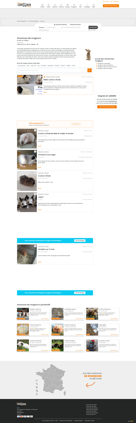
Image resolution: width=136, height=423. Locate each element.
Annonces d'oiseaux (91, 411)
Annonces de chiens (91, 404)
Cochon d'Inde (21, 65)
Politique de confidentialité (66, 420)
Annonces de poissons (92, 409)
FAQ (18, 408)
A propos (19, 411)
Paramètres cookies (89, 420)
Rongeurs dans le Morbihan (105, 65)
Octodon (63, 65)
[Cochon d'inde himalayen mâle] (23, 345)
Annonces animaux (61, 24)
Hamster (57, 65)
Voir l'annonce (44, 318)
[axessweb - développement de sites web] (130, 421)
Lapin (28, 65)
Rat (38, 65)
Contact (19, 414)
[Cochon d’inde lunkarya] (92, 314)
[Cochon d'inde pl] (58, 345)
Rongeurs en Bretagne (104, 63)
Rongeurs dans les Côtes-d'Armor (107, 67)
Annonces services (75, 24)
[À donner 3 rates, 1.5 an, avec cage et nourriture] (92, 345)
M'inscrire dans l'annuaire (107, 107)
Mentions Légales (78, 420)
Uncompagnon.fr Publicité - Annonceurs (27, 409)
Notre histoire (20, 412)
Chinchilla (43, 65)
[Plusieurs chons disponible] (23, 314)
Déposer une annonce (111, 6)
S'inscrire (107, 1)
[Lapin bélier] (92, 329)
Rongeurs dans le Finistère (105, 68)
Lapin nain (33, 65)
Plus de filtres (92, 30)
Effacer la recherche (44, 30)
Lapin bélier (50, 65)
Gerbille (68, 65)
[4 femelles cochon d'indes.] (58, 314)
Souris (73, 65)
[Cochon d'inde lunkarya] (58, 329)
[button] (41, 76)
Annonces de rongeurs (92, 412)
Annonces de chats (91, 406)
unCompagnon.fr (22, 21)
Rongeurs (33, 21)
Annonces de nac (90, 414)
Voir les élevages (79, 240)
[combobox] (54, 27)
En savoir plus (75, 124)
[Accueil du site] (24, 5)
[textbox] (54, 27)
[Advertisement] (68, 13)
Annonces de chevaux (92, 408)
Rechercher (93, 27)
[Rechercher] (89, 70)
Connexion (116, 1)
